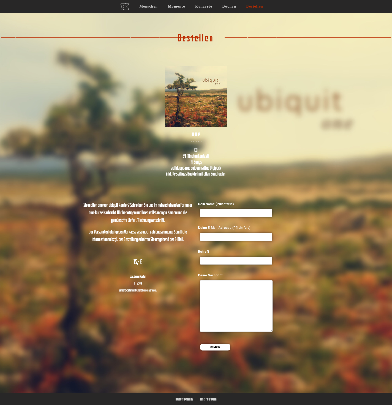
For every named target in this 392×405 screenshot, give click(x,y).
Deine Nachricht (210, 275)
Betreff (203, 252)
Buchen (229, 6)
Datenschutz (184, 399)
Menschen (148, 6)
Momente (176, 6)
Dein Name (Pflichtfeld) (216, 204)
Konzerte (203, 6)
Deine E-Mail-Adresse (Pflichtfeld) (224, 228)
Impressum (208, 399)
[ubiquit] (124, 6)
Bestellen (254, 6)
